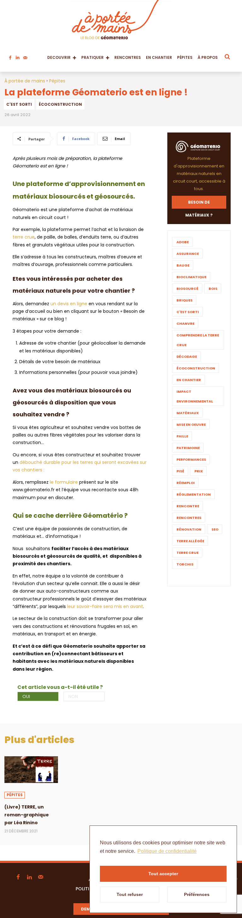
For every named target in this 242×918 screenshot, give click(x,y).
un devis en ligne (68, 304)
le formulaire (64, 482)
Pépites (57, 81)
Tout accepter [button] (163, 873)
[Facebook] (10, 56)
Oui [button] (26, 696)
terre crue (24, 237)
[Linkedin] (17, 56)
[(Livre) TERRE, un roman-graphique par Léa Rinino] (31, 769)
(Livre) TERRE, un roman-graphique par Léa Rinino (26, 815)
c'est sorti (19, 104)
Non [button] (73, 696)
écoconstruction (60, 104)
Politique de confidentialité (167, 851)
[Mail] (25, 56)
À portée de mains (24, 81)
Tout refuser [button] (130, 894)
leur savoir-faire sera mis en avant (105, 606)
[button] (227, 57)
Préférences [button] (197, 894)
